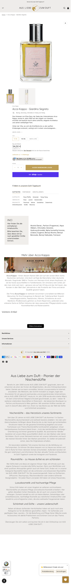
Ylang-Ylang (43, 195)
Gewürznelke (38, 198)
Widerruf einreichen (34, 324)
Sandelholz (39, 201)
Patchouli (25, 201)
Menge (13, 162)
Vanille (25, 203)
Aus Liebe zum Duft (39, 350)
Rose (24, 198)
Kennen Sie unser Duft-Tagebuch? (35, 1)
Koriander (35, 195)
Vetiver (32, 201)
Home (3, 14)
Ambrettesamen (16, 203)
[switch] (6, 573)
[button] (3, 8)
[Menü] (9, 562)
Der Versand (27, 149)
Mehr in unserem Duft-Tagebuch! (26, 184)
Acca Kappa (15, 104)
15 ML (15, 138)
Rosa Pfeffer (26, 195)
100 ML (23, 138)
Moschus (31, 203)
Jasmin (30, 198)
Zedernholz (48, 201)
